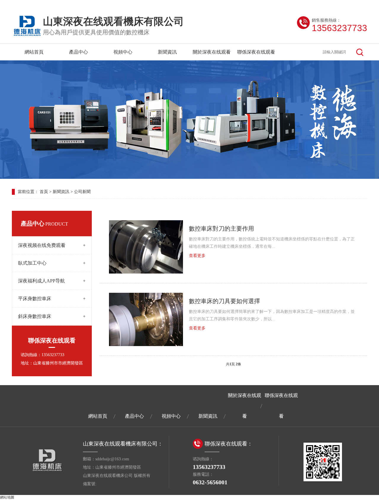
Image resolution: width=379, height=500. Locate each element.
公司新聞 (82, 191)
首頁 (44, 191)
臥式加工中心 (52, 263)
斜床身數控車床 (52, 316)
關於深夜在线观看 (212, 51)
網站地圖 (7, 497)
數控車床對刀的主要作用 (221, 228)
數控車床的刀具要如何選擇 (224, 301)
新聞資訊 (167, 51)
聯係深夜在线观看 (256, 51)
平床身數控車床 (52, 298)
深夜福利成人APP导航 (52, 280)
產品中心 (78, 51)
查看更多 (197, 255)
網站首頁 (34, 51)
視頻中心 (122, 51)
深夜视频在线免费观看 (52, 245)
